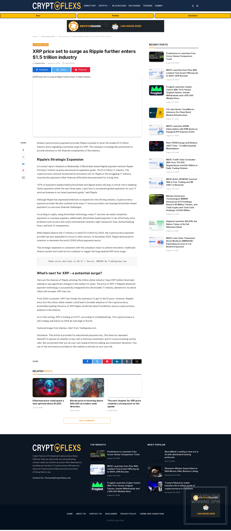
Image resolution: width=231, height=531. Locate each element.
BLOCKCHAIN (119, 6)
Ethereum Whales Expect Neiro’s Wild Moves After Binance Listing (181, 469)
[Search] (197, 6)
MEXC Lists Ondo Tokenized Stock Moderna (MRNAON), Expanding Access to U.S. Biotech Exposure (180, 242)
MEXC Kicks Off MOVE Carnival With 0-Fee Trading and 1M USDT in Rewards (181, 182)
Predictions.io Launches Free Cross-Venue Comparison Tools (181, 56)
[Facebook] (23, 150)
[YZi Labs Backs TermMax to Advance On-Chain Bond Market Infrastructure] (156, 113)
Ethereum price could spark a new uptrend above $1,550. (48, 402)
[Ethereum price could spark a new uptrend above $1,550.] (50, 387)
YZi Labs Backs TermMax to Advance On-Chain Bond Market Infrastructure (180, 112)
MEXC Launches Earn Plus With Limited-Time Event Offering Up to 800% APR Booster (182, 73)
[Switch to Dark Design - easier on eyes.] (193, 6)
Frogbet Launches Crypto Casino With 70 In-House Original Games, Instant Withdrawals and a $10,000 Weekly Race (179, 93)
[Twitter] (23, 157)
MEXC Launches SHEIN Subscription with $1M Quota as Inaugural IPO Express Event (182, 129)
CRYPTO (103, 6)
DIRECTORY (90, 6)
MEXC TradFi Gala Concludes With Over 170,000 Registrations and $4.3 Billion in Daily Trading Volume (181, 163)
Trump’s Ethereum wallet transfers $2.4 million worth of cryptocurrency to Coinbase (180, 486)
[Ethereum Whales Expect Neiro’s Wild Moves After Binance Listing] (155, 472)
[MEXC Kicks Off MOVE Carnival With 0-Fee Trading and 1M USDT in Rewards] (156, 182)
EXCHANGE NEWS (41, 44)
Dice (38, 16)
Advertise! (193, 16)
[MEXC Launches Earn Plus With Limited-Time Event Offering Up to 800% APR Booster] (156, 73)
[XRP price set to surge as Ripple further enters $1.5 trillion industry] (87, 106)
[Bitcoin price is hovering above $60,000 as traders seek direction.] (87, 387)
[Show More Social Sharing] (93, 69)
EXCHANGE (134, 6)
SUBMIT (159, 6)
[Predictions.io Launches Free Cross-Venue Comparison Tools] (156, 57)
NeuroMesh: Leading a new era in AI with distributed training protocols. (181, 454)
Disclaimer (111, 514)
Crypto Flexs (40, 63)
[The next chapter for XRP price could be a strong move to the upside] (124, 387)
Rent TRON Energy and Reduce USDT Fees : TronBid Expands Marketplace (181, 145)
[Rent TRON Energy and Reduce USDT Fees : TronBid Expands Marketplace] (156, 146)
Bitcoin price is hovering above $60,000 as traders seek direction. (86, 403)
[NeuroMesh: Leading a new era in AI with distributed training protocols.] (155, 455)
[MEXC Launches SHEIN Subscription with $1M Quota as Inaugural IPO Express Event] (156, 129)
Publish (115, 16)
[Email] (23, 177)
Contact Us (95, 514)
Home (70, 514)
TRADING (147, 6)
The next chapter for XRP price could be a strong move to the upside (124, 403)
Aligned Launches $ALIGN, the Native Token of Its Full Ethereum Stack (181, 224)
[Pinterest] (23, 170)
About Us (81, 514)
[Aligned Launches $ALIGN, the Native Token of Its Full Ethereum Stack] (156, 225)
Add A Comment (87, 421)
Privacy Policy (128, 514)
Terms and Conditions (152, 514)
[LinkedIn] (23, 163)
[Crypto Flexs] (57, 5)
